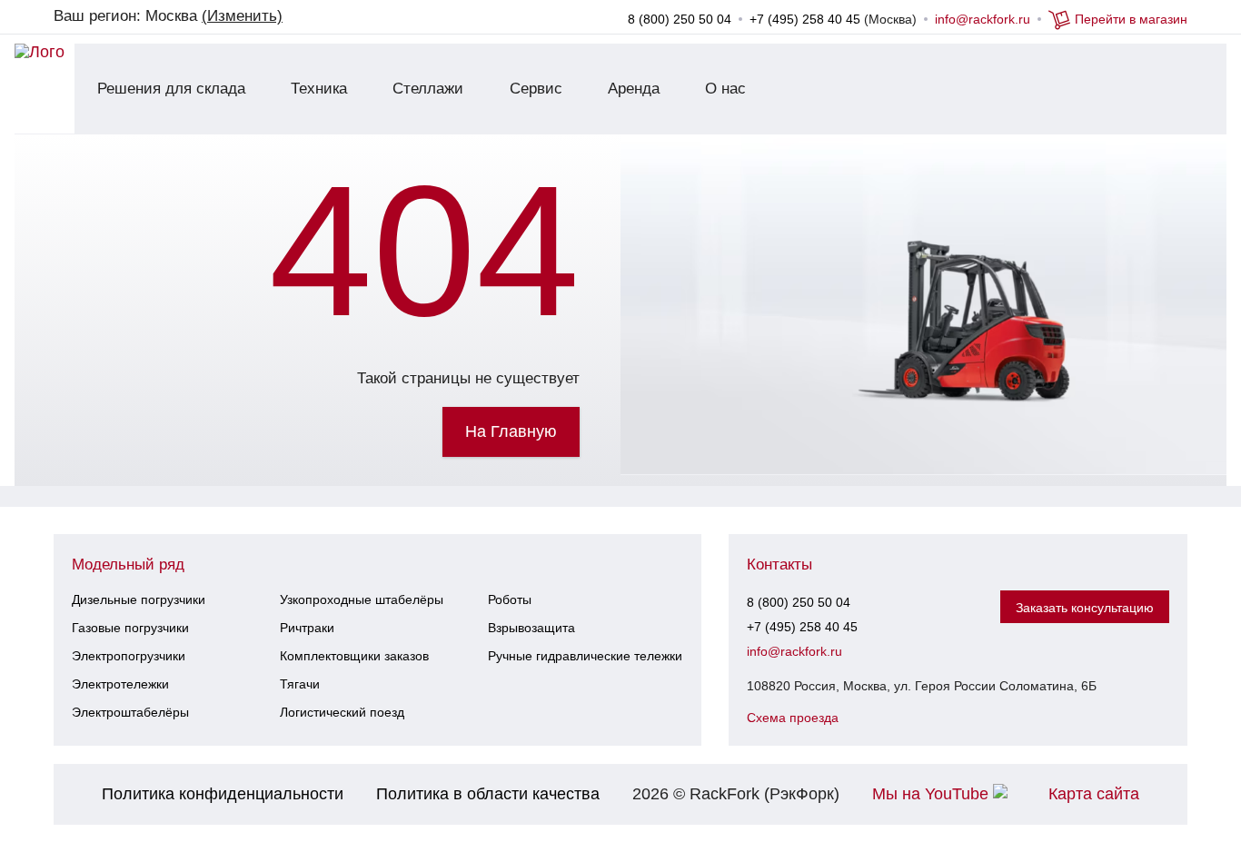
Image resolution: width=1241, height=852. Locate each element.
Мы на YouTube (932, 794)
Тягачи (300, 684)
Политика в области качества (488, 794)
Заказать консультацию (1085, 607)
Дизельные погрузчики (138, 599)
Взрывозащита (531, 627)
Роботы (509, 599)
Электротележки (120, 684)
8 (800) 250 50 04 (679, 19)
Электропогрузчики (128, 656)
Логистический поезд (342, 712)
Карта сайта (1093, 794)
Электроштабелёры (130, 712)
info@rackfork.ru (982, 19)
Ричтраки (307, 627)
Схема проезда (793, 717)
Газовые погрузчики (130, 627)
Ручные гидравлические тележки (585, 656)
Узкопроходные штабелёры (361, 599)
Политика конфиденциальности (222, 794)
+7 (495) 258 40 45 (805, 19)
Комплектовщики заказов (354, 656)
